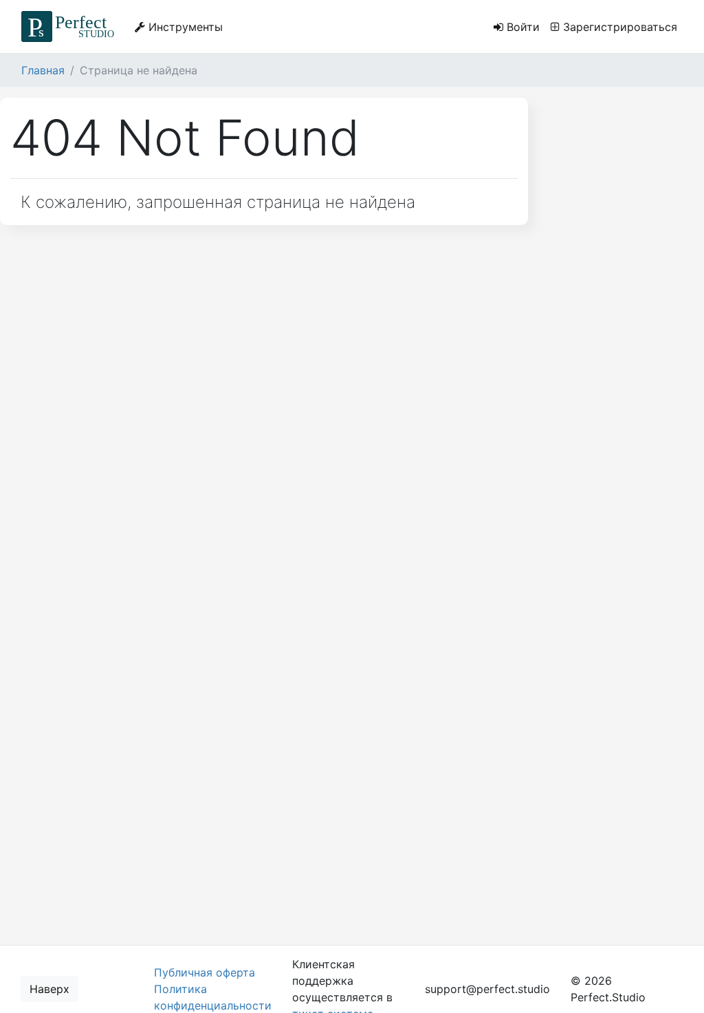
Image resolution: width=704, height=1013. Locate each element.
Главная (43, 70)
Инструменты (184, 27)
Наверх (49, 989)
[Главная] (69, 26)
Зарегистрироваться (618, 27)
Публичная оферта (204, 972)
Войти (521, 27)
